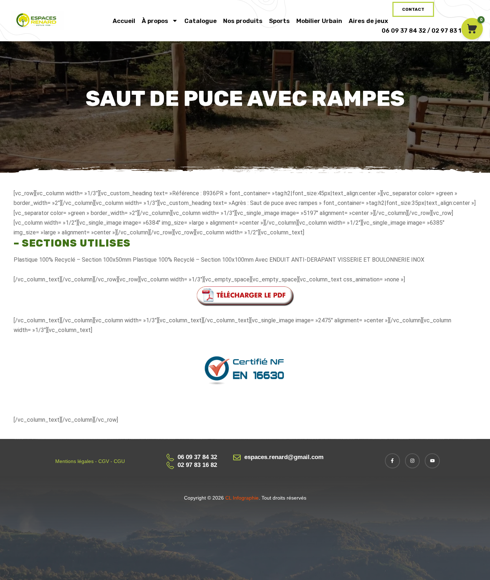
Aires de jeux (368, 20)
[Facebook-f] (392, 460)
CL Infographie (241, 498)
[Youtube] (432, 460)
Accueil (124, 20)
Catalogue (200, 20)
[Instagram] (412, 460)
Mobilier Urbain (319, 20)
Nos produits (243, 20)
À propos (155, 20)
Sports (279, 20)
